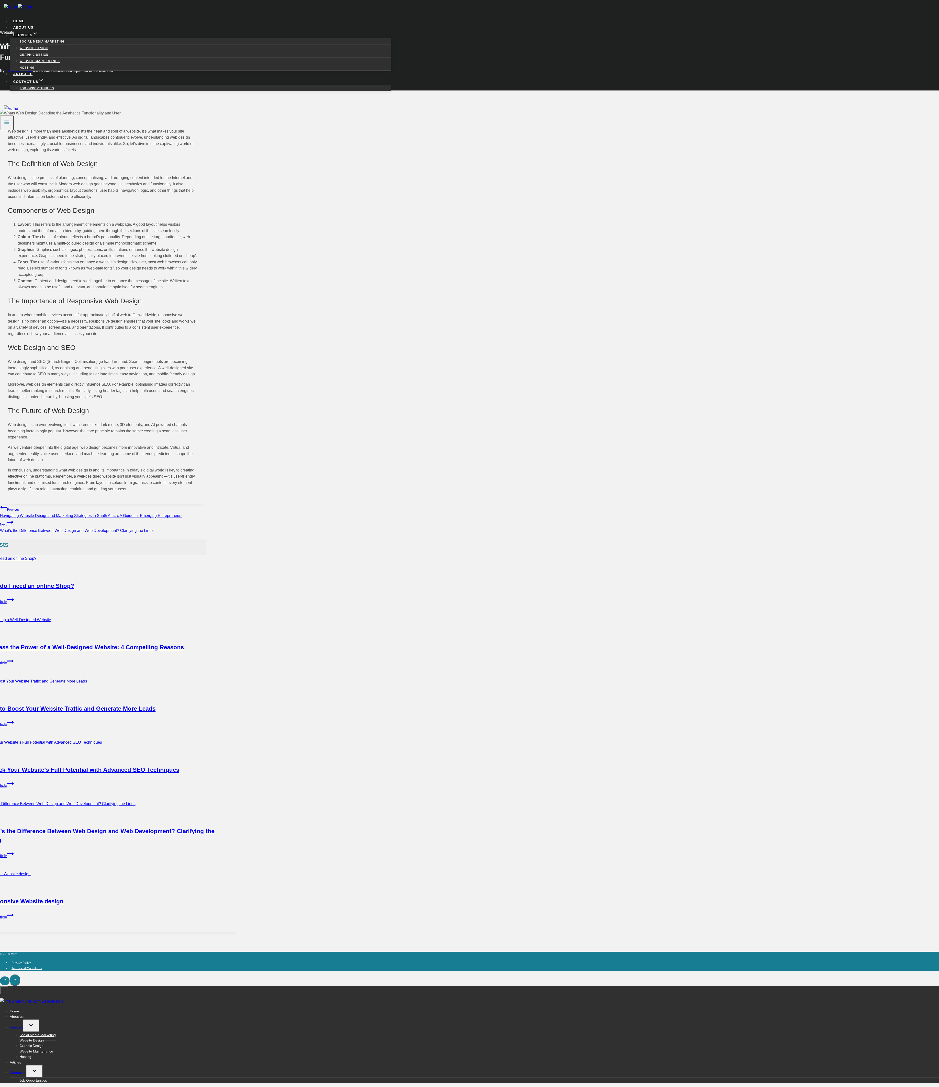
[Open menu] (7, 122)
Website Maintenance (40, 61)
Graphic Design (34, 54)
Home (18, 21)
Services (16, 1027)
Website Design (34, 48)
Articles (23, 74)
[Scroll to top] (5, 980)
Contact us (18, 1073)
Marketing (11, 756)
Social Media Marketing (42, 41)
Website (13, 695)
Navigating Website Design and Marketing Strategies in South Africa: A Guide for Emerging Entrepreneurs (91, 513)
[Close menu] (4, 990)
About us (23, 27)
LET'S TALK (25, 98)
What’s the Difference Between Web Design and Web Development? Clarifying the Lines (77, 528)
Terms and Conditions (26, 968)
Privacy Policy (21, 962)
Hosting (27, 67)
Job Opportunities (37, 88)
